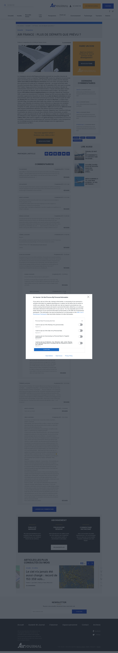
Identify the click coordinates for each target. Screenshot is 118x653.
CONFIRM (46, 349)
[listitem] (59, 321)
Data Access (59, 355)
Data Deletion (49, 355)
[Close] (89, 297)
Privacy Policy (69, 355)
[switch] (80, 324)
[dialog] (59, 326)
